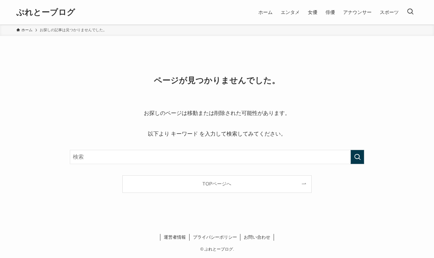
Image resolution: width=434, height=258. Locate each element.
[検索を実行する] (357, 157)
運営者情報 (175, 237)
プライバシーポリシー (215, 237)
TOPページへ (216, 183)
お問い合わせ (257, 237)
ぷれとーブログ (45, 12)
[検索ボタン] (410, 12)
